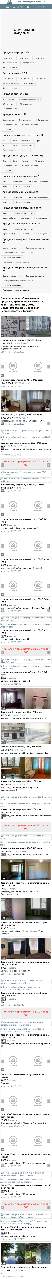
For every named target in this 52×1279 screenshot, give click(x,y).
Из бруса (24, 150)
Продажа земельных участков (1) (21, 176)
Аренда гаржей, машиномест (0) (21, 224)
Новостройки (28, 63)
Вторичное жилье (10, 63)
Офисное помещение (12, 248)
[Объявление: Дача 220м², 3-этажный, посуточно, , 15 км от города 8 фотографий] (13, 1072)
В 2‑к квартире (8, 104)
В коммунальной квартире (30, 99)
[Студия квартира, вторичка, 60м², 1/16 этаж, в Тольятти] (26, 433)
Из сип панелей (9, 150)
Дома (5, 141)
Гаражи (6, 213)
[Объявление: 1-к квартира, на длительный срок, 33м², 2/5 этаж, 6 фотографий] (13, 517)
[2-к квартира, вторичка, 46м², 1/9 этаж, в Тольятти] (13, 412)
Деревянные (27, 145)
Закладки (21, 7)
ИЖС (5, 182)
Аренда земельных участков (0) (20, 192)
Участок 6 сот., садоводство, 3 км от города (24, 1267)
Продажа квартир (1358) (16, 52)
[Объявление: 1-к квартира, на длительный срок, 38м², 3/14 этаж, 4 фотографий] (13, 596)
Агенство (6, 186)
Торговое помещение (35, 248)
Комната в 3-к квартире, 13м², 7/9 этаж (21, 712)
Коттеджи (26, 141)
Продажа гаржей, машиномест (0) (22, 208)
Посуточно (28, 83)
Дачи (15, 141)
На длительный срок (11, 83)
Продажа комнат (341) (15, 94)
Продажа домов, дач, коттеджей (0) (23, 135)
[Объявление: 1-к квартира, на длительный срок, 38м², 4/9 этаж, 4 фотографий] (26, 620)
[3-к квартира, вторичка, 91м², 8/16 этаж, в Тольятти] (13, 377)
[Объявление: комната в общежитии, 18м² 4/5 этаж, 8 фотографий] (26, 744)
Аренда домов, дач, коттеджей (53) (23, 155)
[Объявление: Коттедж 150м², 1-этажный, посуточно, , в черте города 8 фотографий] (13, 1151)
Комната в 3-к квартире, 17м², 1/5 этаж (21, 781)
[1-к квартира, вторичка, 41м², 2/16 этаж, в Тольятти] (13, 337)
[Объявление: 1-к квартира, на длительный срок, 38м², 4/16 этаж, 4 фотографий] (13, 556)
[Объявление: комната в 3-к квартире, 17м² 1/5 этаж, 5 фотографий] (26, 778)
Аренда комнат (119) (14, 114)
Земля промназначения (38, 182)
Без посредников (10, 67)
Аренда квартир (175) (15, 73)
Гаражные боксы (9, 218)
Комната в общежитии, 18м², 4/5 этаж (21, 747)
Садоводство (17, 182)
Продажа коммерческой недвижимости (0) (26, 241)
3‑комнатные (40, 58)
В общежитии (8, 99)
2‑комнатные (24, 58)
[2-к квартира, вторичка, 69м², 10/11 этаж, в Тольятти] (26, 475)
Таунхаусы (39, 141)
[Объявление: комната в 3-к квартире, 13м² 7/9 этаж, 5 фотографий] (26, 709)
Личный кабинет (38, 7)
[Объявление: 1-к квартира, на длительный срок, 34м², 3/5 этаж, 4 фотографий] (26, 662)
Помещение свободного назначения (18, 253)
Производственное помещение (16, 262)
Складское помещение (12, 257)
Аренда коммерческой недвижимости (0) (25, 269)
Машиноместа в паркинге (24, 213)
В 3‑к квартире (26, 104)
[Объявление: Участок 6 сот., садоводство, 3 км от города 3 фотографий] (26, 1264)
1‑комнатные (8, 58)
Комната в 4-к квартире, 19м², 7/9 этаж (21, 848)
